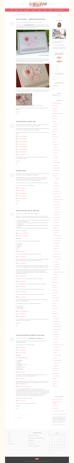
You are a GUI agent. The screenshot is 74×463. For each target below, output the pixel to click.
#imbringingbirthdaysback (56, 103)
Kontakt (44, 9)
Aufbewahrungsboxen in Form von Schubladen (35, 438)
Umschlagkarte (56, 266)
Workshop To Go (55, 381)
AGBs (53, 88)
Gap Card (55, 209)
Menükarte (55, 227)
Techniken (54, 316)
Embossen (55, 339)
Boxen (55, 370)
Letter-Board (54, 279)
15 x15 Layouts (54, 105)
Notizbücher (54, 292)
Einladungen (54, 126)
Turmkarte (55, 261)
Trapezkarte (55, 251)
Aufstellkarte (55, 183)
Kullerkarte (55, 222)
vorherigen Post (46, 132)
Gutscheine (54, 131)
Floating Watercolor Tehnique (58, 344)
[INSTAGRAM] (36, 459)
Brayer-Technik (56, 334)
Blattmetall (55, 331)
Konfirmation (56, 157)
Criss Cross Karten (56, 196)
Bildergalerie (26, 9)
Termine (16, 9)
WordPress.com (47, 461)
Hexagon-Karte (56, 214)
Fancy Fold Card (56, 201)
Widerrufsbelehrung (55, 85)
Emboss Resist (56, 336)
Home (12, 9)
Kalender (53, 139)
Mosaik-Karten (56, 232)
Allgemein (53, 108)
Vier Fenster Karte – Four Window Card (34, 445)
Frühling (55, 147)
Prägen (55, 352)
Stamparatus (54, 305)
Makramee (54, 285)
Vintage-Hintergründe (23, 132)
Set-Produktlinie (54, 300)
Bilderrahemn (54, 116)
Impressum (50, 9)
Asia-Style (55, 180)
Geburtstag (55, 149)
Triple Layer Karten (56, 253)
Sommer (55, 165)
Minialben (53, 287)
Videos (21, 9)
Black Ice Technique (57, 329)
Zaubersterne (54, 386)
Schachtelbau (56, 375)
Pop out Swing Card (57, 238)
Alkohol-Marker (56, 318)
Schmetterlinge (56, 162)
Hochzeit (55, 154)
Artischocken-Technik (57, 323)
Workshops (54, 383)
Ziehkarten (55, 274)
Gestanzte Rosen (21, 171)
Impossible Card (56, 217)
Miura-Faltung (56, 230)
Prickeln (55, 357)
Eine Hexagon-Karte (55, 408)
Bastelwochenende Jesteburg (57, 113)
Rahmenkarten (56, 243)
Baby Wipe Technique (57, 326)
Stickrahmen (54, 308)
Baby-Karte (55, 188)
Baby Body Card (56, 186)
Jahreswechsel (54, 136)
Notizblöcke (54, 290)
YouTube (53, 79)
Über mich (39, 9)
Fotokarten (55, 144)
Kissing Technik (56, 347)
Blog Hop (53, 118)
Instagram (53, 76)
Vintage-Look (56, 365)
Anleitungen (54, 110)
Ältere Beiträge (19, 417)
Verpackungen (54, 368)
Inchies (53, 134)
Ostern (55, 160)
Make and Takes (54, 282)
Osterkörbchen (56, 373)
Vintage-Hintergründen (39, 177)
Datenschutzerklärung (58, 9)
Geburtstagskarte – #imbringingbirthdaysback (30, 19)
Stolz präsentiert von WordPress (30, 461)
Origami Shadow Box (57, 235)
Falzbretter (55, 342)
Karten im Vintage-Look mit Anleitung (27, 211)
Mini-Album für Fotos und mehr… (57, 399)
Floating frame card (57, 204)
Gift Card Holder (56, 212)
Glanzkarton (54, 129)
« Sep (49, 452)
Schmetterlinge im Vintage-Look (26, 121)
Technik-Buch (54, 313)
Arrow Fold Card (56, 178)
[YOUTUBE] (38, 459)
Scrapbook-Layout (55, 298)
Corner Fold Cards (56, 193)
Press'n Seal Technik (57, 355)
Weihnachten (56, 170)
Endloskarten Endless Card (58, 199)
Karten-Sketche (54, 173)
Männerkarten (56, 225)
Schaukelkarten (56, 245)
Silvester (53, 303)
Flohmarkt (33, 9)
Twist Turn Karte (56, 264)
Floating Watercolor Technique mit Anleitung (30, 335)
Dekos (53, 121)
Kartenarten (54, 175)
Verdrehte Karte (56, 269)
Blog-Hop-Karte (44, 89)
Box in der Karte (56, 191)
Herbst (55, 152)
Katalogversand (54, 277)
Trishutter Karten (56, 256)
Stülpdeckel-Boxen (55, 405)
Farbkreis (55, 123)
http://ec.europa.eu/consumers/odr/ (58, 422)
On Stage (53, 295)
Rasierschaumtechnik (57, 360)
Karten (53, 142)
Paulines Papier (36, 22)
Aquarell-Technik (56, 321)
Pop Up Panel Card (57, 240)
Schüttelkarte (56, 248)
